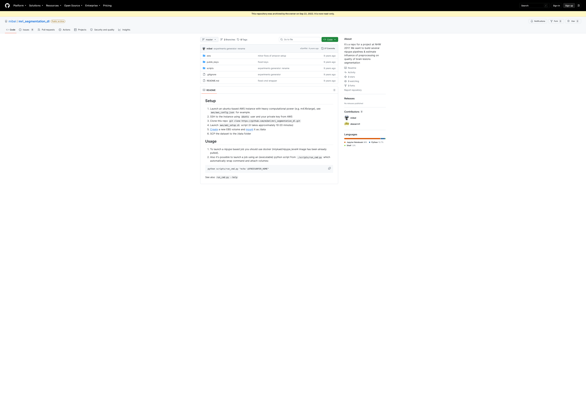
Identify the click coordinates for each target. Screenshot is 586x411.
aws (209, 55)
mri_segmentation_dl (34, 21)
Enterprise (91, 5)
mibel (12, 21)
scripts (210, 68)
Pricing (107, 5)
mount (249, 129)
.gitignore (211, 74)
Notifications (539, 21)
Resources (52, 5)
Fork (557, 21)
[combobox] (301, 39)
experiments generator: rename (229, 48)
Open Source (72, 5)
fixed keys (263, 62)
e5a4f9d (303, 48)
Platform (18, 5)
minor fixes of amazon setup (272, 55)
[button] (330, 168)
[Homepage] (7, 5)
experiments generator (269, 74)
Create (214, 129)
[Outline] (334, 90)
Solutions (35, 5)
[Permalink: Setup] (203, 101)
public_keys (213, 62)
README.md (213, 80)
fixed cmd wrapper (267, 80)
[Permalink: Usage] (203, 141)
